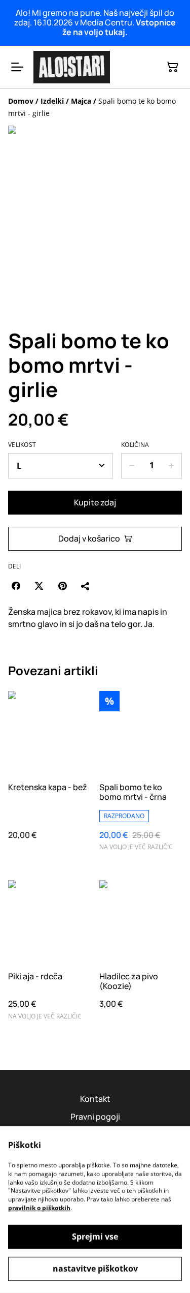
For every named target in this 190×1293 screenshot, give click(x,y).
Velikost (22, 444)
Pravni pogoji (95, 1116)
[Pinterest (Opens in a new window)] (62, 585)
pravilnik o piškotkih (39, 1208)
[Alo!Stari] (71, 67)
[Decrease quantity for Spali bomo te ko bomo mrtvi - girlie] (131, 465)
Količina (135, 444)
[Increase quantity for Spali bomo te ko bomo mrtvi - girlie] (171, 465)
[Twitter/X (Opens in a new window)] (39, 585)
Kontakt (95, 1098)
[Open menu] (17, 67)
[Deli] (85, 585)
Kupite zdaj (95, 502)
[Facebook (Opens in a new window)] (15, 585)
